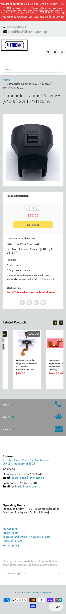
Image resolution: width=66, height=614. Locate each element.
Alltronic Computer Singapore (37, 592)
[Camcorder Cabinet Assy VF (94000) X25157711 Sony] (33, 150)
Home (6, 80)
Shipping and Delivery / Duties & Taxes (26, 537)
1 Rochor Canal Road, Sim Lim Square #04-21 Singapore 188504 (26, 462)
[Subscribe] (59, 573)
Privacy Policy (10, 533)
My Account (10, 529)
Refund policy (11, 545)
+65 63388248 (17, 27)
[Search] (61, 69)
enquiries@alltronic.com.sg (27, 31)
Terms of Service (13, 541)
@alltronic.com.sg (29, 486)
